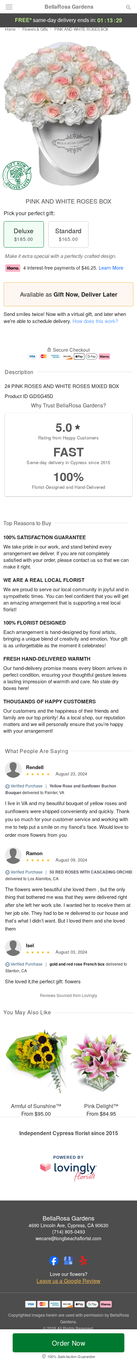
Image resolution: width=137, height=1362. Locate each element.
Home (10, 29)
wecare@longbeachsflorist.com (68, 1238)
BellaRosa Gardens (69, 6)
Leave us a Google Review (68, 1281)
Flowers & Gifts (35, 29)
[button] (122, 1347)
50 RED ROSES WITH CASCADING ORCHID (91, 872)
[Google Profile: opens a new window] (68, 1260)
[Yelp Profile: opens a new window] (83, 1260)
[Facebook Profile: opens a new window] (54, 1260)
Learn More (111, 267)
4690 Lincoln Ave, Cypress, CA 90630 (68, 1225)
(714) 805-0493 (68, 1231)
